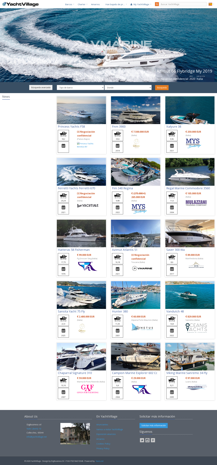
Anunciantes (102, 424)
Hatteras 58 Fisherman (74, 250)
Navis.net (99, 461)
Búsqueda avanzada (40, 87)
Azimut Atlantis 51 (125, 250)
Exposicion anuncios (106, 434)
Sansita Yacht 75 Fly (71, 311)
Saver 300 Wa (175, 250)
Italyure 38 (173, 126)
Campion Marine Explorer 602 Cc (134, 373)
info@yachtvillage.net (37, 436)
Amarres (95, 4)
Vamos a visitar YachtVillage (109, 429)
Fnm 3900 (118, 126)
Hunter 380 (120, 311)
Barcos (68, 4)
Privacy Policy (102, 448)
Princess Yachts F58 (71, 126)
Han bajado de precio (116, 4)
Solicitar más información (153, 425)
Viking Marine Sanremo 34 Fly (186, 373)
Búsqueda (162, 87)
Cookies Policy (103, 443)
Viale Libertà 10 (34, 428)
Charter (81, 4)
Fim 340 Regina (122, 188)
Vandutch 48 (175, 311)
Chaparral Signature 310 (75, 373)
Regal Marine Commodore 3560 (188, 188)
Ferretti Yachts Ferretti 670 (76, 188)
